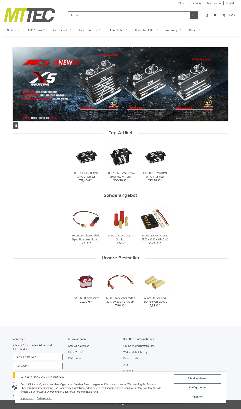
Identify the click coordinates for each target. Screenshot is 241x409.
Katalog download (78, 346)
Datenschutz (44, 398)
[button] (207, 15)
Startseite (195, 3)
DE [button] (180, 3)
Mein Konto (214, 3)
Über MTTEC (75, 352)
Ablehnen (197, 396)
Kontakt (230, 3)
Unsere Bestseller (121, 257)
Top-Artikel (120, 132)
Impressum (26, 398)
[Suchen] (194, 15)
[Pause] (15, 125)
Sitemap (128, 370)
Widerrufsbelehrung (135, 352)
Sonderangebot (120, 195)
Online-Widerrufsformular (138, 346)
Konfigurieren (197, 387)
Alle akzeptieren (197, 378)
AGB (125, 364)
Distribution (75, 358)
